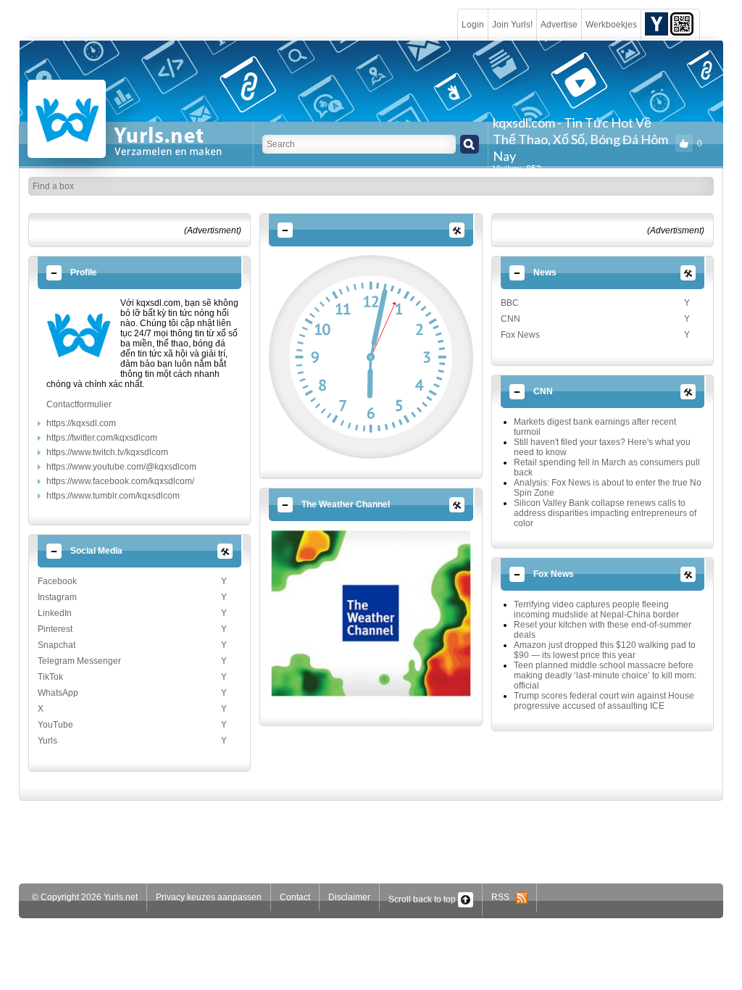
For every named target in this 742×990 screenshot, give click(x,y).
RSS (503, 897)
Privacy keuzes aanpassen (209, 897)
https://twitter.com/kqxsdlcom (101, 438)
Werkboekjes (611, 25)
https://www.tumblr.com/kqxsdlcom (113, 496)
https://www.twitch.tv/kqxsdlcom (107, 452)
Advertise (559, 25)
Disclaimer (349, 897)
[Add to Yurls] (656, 23)
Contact (295, 897)
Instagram (57, 597)
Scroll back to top (423, 899)
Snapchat (56, 645)
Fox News (520, 335)
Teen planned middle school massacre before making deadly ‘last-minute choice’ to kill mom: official (605, 675)
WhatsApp (58, 693)
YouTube (55, 725)
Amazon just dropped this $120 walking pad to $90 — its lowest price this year (605, 650)
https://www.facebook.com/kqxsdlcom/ (120, 481)
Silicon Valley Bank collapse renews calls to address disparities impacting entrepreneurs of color (605, 513)
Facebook (57, 581)
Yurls (47, 741)
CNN (510, 319)
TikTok (50, 677)
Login (473, 25)
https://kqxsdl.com (81, 423)
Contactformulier (79, 404)
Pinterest (55, 629)
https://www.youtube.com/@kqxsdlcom (121, 467)
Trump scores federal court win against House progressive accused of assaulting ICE (604, 701)
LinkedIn (55, 613)
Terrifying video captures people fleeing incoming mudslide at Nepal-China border (596, 609)
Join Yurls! (512, 25)
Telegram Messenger (79, 661)
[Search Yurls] (469, 144)
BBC (510, 303)
